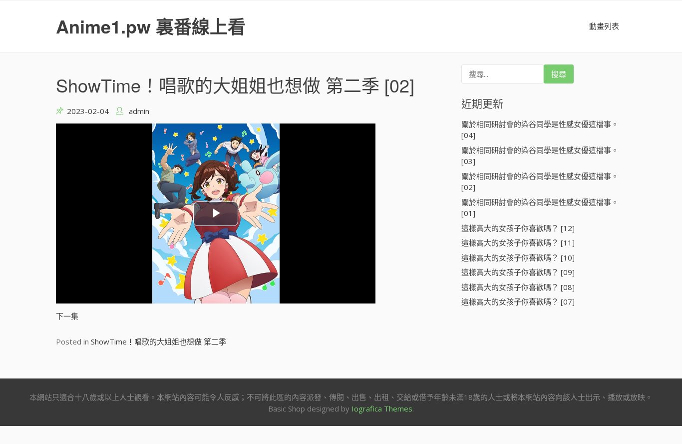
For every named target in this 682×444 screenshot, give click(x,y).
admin (139, 111)
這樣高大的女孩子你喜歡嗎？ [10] (518, 257)
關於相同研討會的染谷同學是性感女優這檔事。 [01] (540, 207)
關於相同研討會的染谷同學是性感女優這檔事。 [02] (540, 181)
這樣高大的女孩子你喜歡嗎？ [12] (518, 228)
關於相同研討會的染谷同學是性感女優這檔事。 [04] (540, 129)
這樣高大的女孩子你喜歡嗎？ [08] (518, 287)
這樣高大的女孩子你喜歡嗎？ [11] (518, 243)
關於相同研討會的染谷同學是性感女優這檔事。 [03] (540, 155)
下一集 (67, 316)
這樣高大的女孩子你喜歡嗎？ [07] (518, 301)
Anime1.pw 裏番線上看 (151, 26)
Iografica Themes (381, 409)
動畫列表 (604, 26)
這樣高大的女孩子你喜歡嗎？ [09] (518, 272)
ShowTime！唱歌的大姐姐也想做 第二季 (158, 341)
